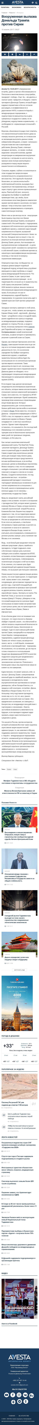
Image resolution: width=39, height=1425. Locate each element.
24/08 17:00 (6, 1212)
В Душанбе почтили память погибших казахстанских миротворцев (18, 1308)
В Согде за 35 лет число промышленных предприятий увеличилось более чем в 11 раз (19, 1206)
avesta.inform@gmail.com (19, 1385)
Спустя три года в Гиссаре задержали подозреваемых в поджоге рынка (17, 1157)
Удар (15, 769)
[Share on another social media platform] (34, 54)
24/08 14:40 (6, 1199)
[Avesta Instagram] (19, 1395)
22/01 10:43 (9, 843)
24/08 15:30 (6, 1187)
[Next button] (36, 1299)
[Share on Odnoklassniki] (27, 54)
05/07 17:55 (9, 963)
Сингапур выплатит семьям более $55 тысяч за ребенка (18, 1182)
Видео (10, 1302)
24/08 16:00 (6, 1253)
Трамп (9, 769)
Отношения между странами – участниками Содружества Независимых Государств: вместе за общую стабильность (19, 877)
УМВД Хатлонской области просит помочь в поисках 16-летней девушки (21, 1127)
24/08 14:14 (6, 1226)
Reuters (4, 344)
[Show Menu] (2, 2)
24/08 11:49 (6, 1264)
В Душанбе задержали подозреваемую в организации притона (18, 1259)
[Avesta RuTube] (31, 1395)
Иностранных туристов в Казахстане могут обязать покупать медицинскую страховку (17, 1169)
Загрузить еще (19, 970)
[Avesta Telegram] (19, 1401)
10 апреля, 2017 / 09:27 (10, 29)
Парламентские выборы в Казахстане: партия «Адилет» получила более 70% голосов (18, 1233)
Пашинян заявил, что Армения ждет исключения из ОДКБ (16, 1193)
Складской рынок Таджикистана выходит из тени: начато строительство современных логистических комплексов (18, 919)
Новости (12, 13)
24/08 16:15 (6, 1151)
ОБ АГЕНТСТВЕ (24, 1416)
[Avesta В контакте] (25, 1395)
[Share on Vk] (19, 54)
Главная (4, 13)
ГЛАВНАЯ (12, 1416)
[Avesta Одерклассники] (25, 1401)
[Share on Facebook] (5, 54)
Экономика (16, 7)
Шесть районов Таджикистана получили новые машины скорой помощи (20, 1116)
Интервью (20, 13)
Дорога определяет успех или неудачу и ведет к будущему (17, 958)
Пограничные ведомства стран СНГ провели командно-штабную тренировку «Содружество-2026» (19, 1144)
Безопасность (30, 7)
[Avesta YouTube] (6, 1395)
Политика (5, 7)
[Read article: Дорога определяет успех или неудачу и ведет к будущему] (19, 944)
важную (31, 326)
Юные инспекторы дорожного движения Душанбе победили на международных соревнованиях (19, 1246)
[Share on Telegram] (12, 54)
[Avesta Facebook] (12, 1395)
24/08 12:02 (6, 1239)
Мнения (7, 829)
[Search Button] (36, 2)
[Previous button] (3, 1299)
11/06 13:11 (9, 926)
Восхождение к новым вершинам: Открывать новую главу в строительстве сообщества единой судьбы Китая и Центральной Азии (19, 835)
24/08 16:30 (6, 1176)
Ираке (12, 411)
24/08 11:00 (6, 1162)
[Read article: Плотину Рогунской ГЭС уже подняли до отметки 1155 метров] (19, 1086)
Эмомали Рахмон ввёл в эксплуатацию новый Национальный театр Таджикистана (18, 1219)
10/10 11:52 (9, 884)
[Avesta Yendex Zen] (13, 1402)
